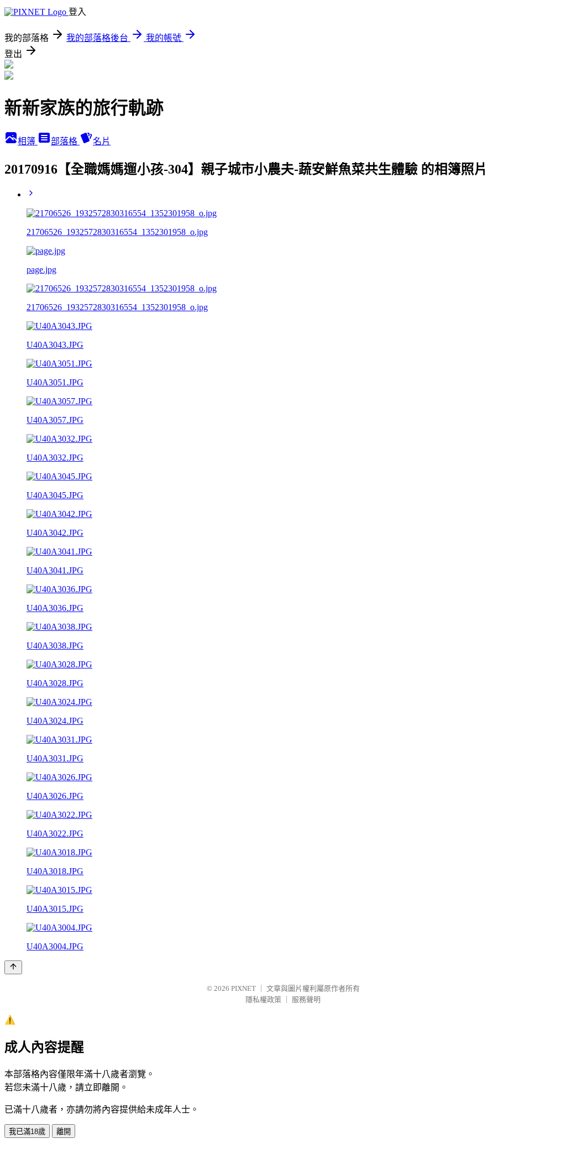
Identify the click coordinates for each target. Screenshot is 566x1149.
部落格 (65, 141)
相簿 (28, 141)
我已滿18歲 (27, 1131)
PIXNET (243, 988)
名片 (102, 141)
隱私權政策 (263, 999)
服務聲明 (306, 999)
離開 (63, 1131)
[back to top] (13, 967)
